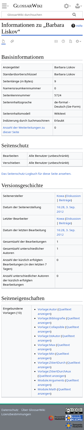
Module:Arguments (51, 380)
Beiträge (65, 200)
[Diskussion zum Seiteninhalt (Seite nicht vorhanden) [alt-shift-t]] (12, 41)
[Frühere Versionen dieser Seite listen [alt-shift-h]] (63, 41)
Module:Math (47, 389)
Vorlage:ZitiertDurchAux (54, 371)
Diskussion (73, 196)
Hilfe (79, 26)
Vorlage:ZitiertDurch (52, 362)
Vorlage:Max (46, 345)
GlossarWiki (27, 5)
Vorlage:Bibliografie (51, 318)
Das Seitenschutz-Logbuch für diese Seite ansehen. (36, 174)
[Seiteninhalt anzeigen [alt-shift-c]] (3, 41)
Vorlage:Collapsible (51, 327)
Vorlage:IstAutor (49, 336)
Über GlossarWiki (33, 410)
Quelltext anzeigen (52, 376)
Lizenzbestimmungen (16, 414)
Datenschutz (9, 410)
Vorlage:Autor (47, 309)
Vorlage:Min (46, 353)
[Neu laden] (70, 41)
